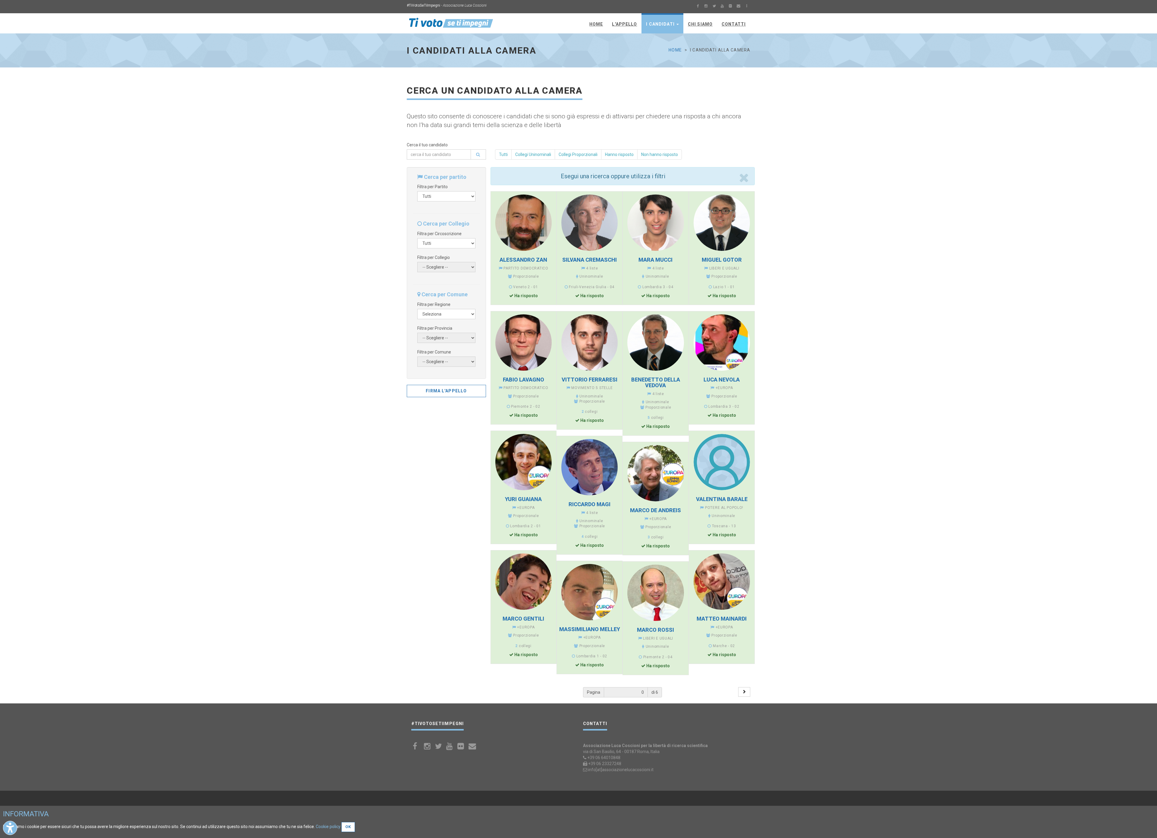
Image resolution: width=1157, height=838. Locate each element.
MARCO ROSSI (655, 630)
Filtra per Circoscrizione (439, 233)
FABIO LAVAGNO (523, 379)
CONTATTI (734, 24)
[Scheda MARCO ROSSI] (655, 593)
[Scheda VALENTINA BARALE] (722, 462)
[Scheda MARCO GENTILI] (523, 581)
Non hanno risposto (659, 154)
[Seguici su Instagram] (706, 6)
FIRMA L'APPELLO (446, 390)
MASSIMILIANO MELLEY (589, 629)
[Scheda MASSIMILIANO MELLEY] (589, 592)
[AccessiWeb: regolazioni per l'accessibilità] (10, 828)
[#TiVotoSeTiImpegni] (451, 22)
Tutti (503, 154)
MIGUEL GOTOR (722, 260)
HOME (596, 24)
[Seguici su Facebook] (697, 6)
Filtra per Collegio (433, 257)
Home (675, 50)
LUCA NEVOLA (722, 379)
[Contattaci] (738, 6)
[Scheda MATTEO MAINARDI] (722, 581)
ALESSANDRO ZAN (523, 260)
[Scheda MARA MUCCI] (655, 223)
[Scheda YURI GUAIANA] (523, 462)
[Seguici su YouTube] (722, 6)
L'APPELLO (624, 24)
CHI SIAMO (700, 24)
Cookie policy (328, 826)
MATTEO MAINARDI (722, 618)
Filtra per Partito (432, 186)
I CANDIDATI (661, 24)
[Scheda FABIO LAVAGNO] (523, 342)
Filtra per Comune (434, 352)
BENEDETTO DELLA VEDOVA (655, 382)
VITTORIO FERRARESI (589, 379)
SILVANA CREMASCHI (589, 260)
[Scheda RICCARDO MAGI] (589, 467)
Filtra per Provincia (434, 328)
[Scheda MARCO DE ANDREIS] (655, 473)
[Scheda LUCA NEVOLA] (722, 342)
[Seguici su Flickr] (730, 6)
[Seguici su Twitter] (714, 6)
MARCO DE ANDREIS (655, 510)
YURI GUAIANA (523, 499)
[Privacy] (746, 6)
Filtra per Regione (433, 304)
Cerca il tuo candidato (427, 144)
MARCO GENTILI (523, 618)
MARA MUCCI (655, 260)
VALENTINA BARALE (722, 499)
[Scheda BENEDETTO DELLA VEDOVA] (655, 342)
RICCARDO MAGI (589, 504)
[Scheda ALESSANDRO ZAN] (523, 223)
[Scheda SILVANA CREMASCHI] (589, 223)
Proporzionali (578, 154)
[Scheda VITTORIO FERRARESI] (589, 342)
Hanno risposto (619, 154)
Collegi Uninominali (533, 154)
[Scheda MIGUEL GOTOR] (722, 223)
